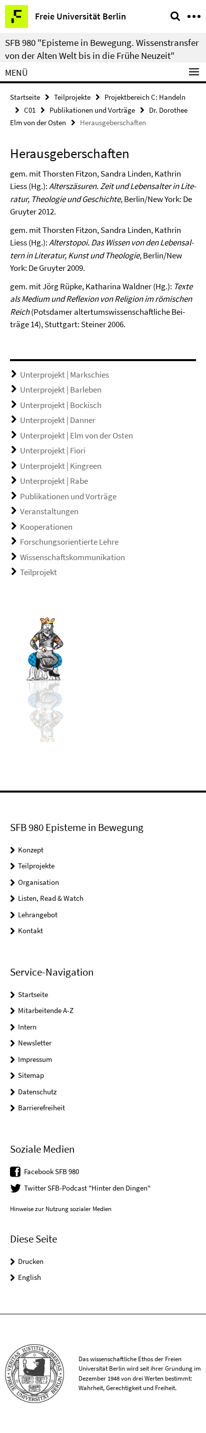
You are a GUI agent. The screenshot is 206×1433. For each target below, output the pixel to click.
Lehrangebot (38, 914)
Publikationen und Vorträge (92, 110)
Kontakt (30, 930)
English (29, 1277)
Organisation (38, 882)
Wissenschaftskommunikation (72, 557)
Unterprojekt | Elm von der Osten (76, 435)
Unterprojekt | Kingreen (61, 465)
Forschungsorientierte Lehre (69, 541)
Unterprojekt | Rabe (54, 480)
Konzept (31, 849)
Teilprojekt (38, 572)
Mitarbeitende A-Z (46, 1010)
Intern (27, 1026)
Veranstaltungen (49, 511)
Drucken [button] (31, 1261)
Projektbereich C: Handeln (145, 97)
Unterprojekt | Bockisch (61, 405)
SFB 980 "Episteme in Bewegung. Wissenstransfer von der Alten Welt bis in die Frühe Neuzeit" (102, 48)
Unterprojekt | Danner (58, 419)
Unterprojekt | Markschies (64, 374)
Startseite (25, 97)
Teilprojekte (72, 97)
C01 (30, 110)
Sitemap (31, 1075)
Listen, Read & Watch (51, 898)
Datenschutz (37, 1091)
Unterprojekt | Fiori (53, 450)
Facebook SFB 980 (51, 1171)
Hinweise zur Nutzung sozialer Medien (61, 1209)
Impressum (35, 1059)
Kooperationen (46, 526)
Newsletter (35, 1042)
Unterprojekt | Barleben (61, 389)
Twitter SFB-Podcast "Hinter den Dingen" (87, 1188)
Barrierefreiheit (41, 1107)
